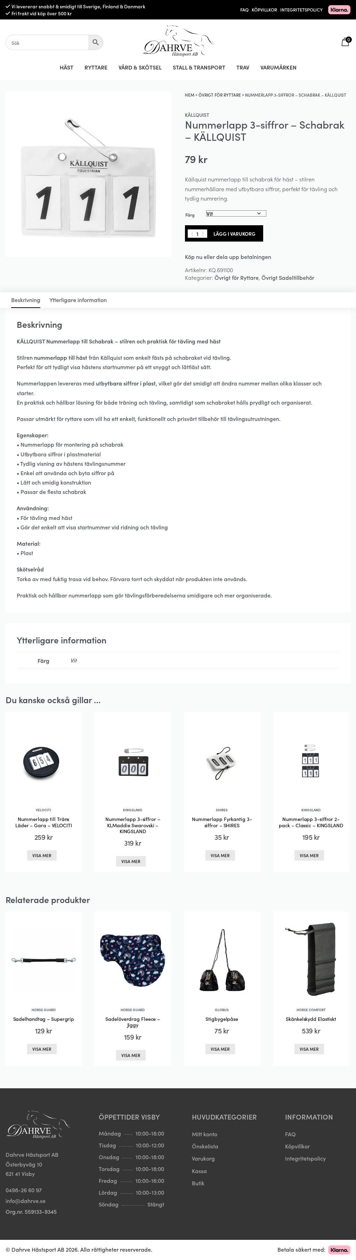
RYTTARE (95, 67)
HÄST (66, 67)
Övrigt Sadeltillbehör (287, 277)
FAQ (244, 9)
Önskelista (205, 1146)
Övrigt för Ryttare (220, 95)
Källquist (197, 114)
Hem (189, 95)
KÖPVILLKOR (264, 9)
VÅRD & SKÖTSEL (140, 67)
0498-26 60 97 (24, 1190)
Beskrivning (25, 299)
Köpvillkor (297, 1146)
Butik (198, 1182)
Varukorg (203, 1158)
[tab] (26, 300)
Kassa (199, 1170)
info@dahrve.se (26, 1200)
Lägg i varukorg (234, 233)
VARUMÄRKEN (278, 67)
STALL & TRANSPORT (199, 67)
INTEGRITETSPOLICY (301, 9)
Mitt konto (204, 1134)
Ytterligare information (78, 299)
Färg (190, 214)
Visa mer (41, 855)
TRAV (242, 67)
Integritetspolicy (305, 1158)
